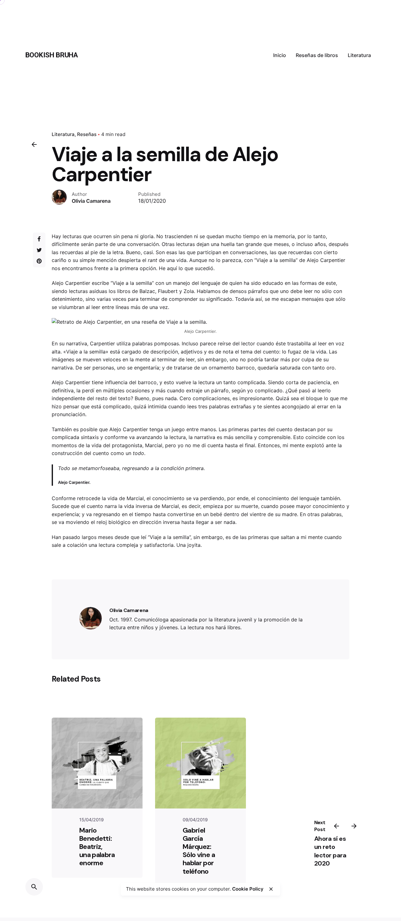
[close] (271, 889)
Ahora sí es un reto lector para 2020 (330, 851)
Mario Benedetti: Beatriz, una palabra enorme (97, 846)
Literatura (63, 134)
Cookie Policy (247, 889)
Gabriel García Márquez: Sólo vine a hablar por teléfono (199, 851)
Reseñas (86, 134)
